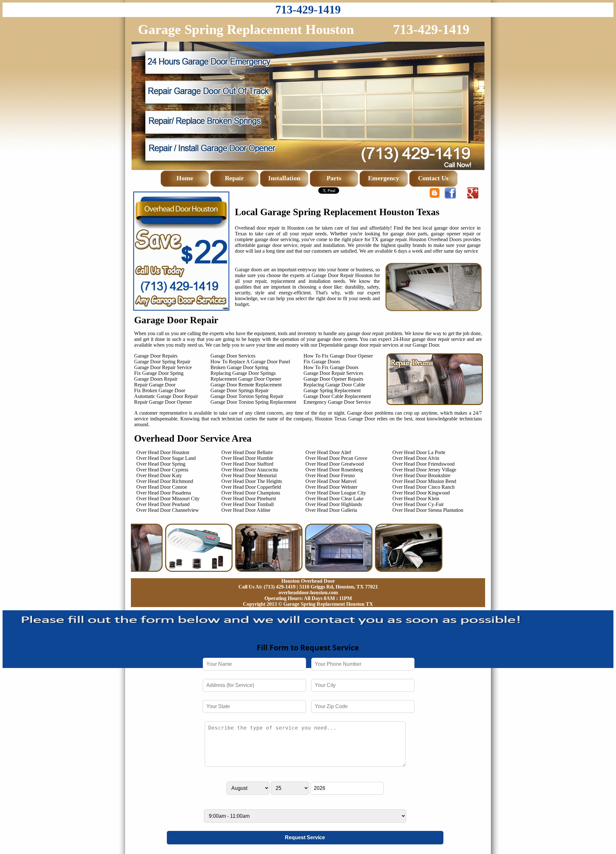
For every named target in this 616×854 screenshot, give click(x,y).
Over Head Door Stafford (247, 464)
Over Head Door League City (335, 492)
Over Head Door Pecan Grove (336, 458)
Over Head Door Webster (331, 487)
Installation (284, 178)
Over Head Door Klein (415, 498)
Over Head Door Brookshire (421, 475)
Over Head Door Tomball (247, 504)
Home (184, 178)
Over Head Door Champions (250, 492)
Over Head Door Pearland (163, 504)
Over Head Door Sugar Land (166, 458)
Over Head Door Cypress (162, 469)
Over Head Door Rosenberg (334, 469)
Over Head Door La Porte (418, 452)
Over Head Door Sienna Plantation (427, 510)
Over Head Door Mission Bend (424, 481)
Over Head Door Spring (160, 464)
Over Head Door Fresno (330, 475)
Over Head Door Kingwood (421, 492)
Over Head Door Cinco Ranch (423, 487)
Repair (234, 178)
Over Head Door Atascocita (249, 469)
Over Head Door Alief (328, 452)
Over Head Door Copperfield (251, 487)
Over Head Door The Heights (251, 481)
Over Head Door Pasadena (163, 492)
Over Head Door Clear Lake (334, 498)
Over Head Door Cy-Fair (418, 504)
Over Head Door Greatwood (334, 464)
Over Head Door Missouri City (168, 498)
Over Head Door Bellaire (247, 452)
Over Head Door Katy (159, 475)
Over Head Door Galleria (331, 510)
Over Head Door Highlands (333, 504)
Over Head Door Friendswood (423, 464)
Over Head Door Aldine (245, 510)
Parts (334, 178)
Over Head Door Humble (247, 458)
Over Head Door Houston (162, 452)
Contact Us (433, 178)
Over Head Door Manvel (330, 481)
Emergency (383, 178)
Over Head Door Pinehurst (248, 498)
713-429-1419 (308, 9)
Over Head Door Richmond (164, 481)
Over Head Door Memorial (249, 475)
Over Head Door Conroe (161, 487)
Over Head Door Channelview (167, 510)
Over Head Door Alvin (415, 458)
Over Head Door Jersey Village (424, 469)
